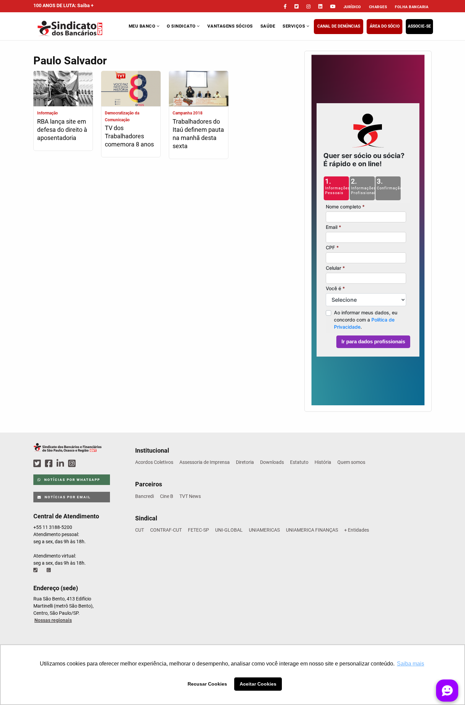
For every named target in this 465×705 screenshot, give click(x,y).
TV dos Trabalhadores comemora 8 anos (129, 136)
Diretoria (245, 462)
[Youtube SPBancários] (85, 464)
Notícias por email (67, 497)
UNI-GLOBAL (229, 530)
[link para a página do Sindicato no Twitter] (296, 6)
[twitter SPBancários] (38, 464)
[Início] (80, 28)
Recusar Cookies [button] (207, 684)
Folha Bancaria (411, 7)
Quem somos (351, 462)
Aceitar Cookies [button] (258, 684)
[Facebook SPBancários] (49, 464)
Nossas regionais (53, 620)
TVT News (190, 496)
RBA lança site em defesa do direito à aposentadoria (62, 129)
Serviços (294, 26)
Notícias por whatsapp (71, 480)
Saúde (267, 26)
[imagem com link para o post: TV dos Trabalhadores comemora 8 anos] (131, 89)
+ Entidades (356, 530)
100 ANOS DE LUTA (63, 5)
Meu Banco (143, 26)
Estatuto (299, 462)
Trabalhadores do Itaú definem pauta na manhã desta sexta (198, 134)
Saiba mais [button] (410, 664)
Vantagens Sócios (230, 26)
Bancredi (144, 496)
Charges (378, 7)
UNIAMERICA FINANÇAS (312, 530)
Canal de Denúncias (338, 26)
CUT (139, 530)
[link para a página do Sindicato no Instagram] (308, 6)
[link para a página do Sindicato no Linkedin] (320, 6)
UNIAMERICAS (264, 530)
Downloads (272, 462)
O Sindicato (182, 26)
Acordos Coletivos (154, 462)
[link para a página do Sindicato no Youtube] (333, 6)
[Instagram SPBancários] (73, 464)
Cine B (166, 496)
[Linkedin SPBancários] (61, 464)
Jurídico (352, 7)
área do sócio (385, 26)
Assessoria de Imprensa (204, 462)
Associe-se (419, 26)
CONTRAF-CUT (166, 530)
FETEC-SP (198, 530)
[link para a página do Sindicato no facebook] (285, 6)
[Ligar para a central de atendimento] (36, 570)
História (323, 462)
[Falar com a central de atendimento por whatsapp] (49, 570)
